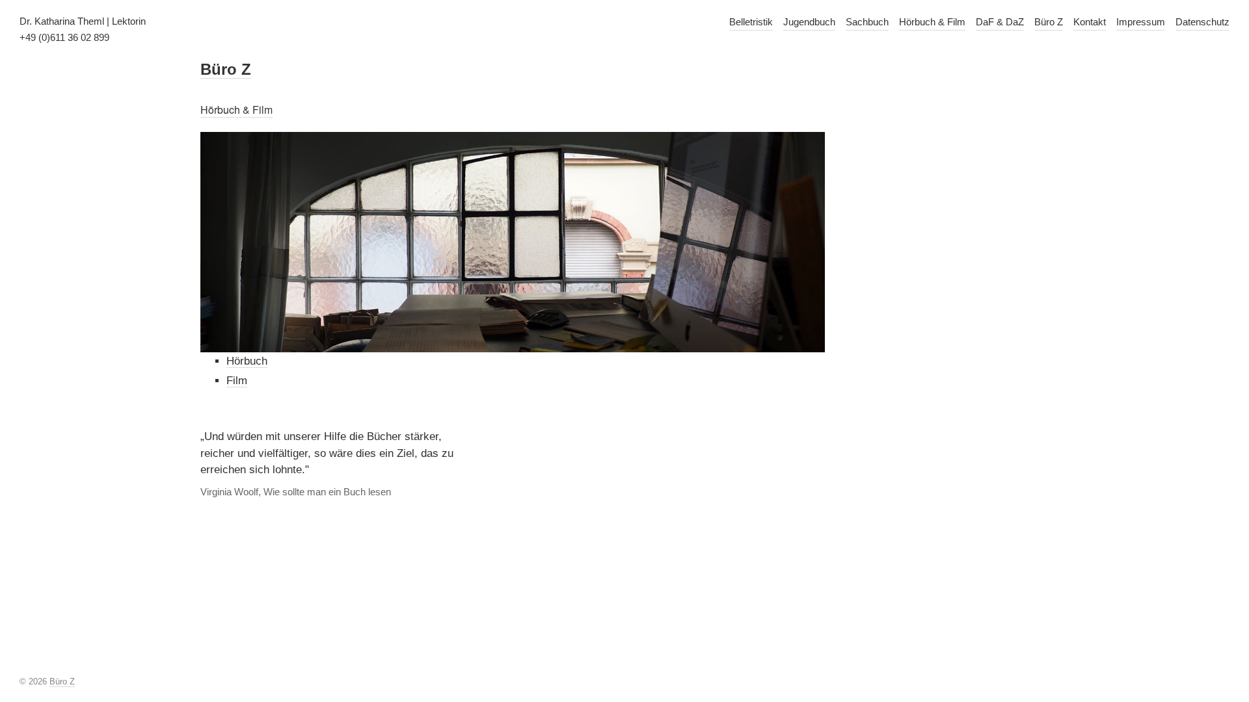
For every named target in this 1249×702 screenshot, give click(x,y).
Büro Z (1048, 21)
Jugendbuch (809, 21)
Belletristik (751, 21)
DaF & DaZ (1000, 21)
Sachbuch (867, 21)
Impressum (1140, 21)
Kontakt (1089, 21)
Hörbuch (246, 361)
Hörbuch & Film (932, 21)
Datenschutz (1202, 21)
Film (236, 380)
